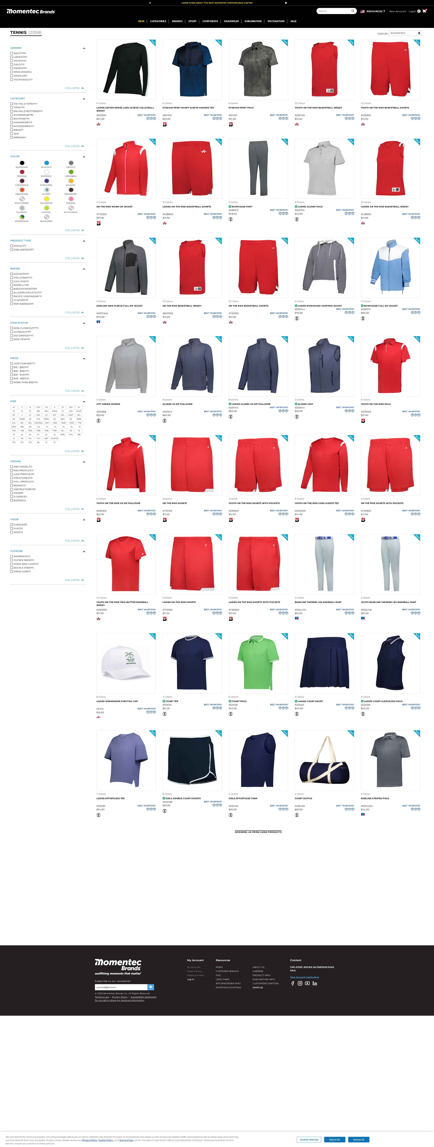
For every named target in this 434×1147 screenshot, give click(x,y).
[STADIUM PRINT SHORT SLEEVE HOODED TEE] (192, 96)
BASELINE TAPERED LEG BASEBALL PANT (318, 602)
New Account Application (304, 977)
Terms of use (102, 997)
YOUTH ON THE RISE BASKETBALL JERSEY (318, 107)
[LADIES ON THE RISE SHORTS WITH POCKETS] (258, 591)
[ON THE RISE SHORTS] (192, 492)
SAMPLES (258, 987)
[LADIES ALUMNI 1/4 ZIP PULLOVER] (258, 392)
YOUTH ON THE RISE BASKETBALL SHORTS (385, 107)
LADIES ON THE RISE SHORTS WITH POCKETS (254, 602)
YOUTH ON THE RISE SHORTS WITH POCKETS (254, 503)
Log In (190, 979)
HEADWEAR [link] (231, 21)
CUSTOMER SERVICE (227, 971)
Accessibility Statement (144, 997)
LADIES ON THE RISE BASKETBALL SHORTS (187, 206)
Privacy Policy (120, 997)
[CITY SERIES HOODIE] (126, 392)
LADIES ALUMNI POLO (310, 206)
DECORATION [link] (276, 21)
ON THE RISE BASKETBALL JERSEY (182, 305)
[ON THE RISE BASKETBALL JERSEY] (192, 294)
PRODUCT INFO (261, 975)
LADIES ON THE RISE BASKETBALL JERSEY (385, 206)
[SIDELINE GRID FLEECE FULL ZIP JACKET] (126, 294)
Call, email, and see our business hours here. (312, 968)
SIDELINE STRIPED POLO (375, 798)
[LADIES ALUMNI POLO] (324, 195)
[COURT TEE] (192, 690)
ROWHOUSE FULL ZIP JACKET (381, 305)
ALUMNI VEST (305, 404)
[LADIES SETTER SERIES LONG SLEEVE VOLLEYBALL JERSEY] (126, 96)
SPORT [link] (192, 21)
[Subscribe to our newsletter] (150, 987)
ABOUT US (258, 967)
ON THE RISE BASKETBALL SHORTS (249, 305)
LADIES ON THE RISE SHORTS (179, 602)
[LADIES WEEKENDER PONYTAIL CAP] (126, 690)
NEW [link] (141, 21)
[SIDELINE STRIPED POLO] (390, 787)
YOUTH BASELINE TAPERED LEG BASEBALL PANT (388, 602)
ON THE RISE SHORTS (175, 503)
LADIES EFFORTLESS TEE (110, 798)
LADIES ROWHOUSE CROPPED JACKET (320, 305)
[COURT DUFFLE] (324, 787)
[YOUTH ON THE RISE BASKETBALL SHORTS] (390, 96)
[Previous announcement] (149, 2)
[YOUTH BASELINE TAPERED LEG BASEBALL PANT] (390, 591)
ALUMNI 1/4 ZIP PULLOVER (178, 404)
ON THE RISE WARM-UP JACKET (114, 206)
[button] (353, 11)
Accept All (358, 1139)
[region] (217, 1139)
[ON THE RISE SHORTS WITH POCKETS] (390, 492)
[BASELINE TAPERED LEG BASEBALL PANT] (324, 591)
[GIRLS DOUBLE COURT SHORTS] (192, 787)
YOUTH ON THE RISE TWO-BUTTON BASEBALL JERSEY (122, 603)
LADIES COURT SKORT (310, 701)
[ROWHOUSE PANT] (258, 195)
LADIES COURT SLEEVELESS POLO (383, 701)
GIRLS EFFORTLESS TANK (243, 798)
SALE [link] (294, 21)
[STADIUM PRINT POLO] (258, 96)
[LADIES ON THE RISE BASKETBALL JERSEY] (390, 195)
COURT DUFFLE (303, 798)
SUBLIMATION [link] (253, 21)
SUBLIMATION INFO (264, 979)
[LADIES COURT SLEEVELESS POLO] (390, 690)
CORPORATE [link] (210, 21)
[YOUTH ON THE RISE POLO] (390, 392)
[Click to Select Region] (362, 11)
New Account (397, 11)
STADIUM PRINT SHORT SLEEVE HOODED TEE (188, 107)
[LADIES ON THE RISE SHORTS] (192, 591)
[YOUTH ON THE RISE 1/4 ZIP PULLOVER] (126, 492)
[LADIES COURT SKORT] (324, 690)
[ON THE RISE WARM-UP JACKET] (126, 195)
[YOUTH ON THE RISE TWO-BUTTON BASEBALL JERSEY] (126, 591)
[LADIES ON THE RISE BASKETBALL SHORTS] (192, 195)
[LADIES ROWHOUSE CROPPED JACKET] (324, 294)
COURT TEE (172, 701)
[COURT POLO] (258, 690)
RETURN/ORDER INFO (228, 983)
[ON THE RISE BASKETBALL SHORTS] (258, 294)
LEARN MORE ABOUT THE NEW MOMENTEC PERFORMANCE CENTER (216, 3)
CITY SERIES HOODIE (108, 404)
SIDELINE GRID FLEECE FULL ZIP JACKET (119, 305)
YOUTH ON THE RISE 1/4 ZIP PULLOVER (118, 503)
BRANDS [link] (177, 21)
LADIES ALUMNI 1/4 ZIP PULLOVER (251, 404)
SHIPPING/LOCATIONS (228, 987)
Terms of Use (126, 1140)
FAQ (218, 975)
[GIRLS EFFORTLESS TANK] (258, 787)
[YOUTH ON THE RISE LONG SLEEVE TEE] (324, 492)
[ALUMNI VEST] (324, 392)
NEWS (219, 967)
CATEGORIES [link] (158, 21)
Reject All (334, 1139)
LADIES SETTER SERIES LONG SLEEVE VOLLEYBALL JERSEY (125, 109)
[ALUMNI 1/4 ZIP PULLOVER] (192, 392)
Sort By (383, 33)
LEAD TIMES (222, 979)
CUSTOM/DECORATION (266, 983)
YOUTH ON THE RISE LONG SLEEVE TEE (317, 503)
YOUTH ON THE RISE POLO (376, 404)
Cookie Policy (105, 1140)
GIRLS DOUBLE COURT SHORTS (183, 798)
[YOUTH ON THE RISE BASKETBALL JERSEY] (324, 96)
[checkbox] (49, 53)
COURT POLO (239, 701)
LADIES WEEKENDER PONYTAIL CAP (117, 701)
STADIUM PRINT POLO (241, 107)
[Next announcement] (285, 2)
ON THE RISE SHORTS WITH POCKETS (382, 503)
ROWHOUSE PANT (242, 206)
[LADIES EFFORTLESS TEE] (126, 787)
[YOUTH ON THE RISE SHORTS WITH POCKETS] (258, 492)
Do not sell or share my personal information (119, 1000)
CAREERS (258, 971)
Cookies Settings (309, 1139)
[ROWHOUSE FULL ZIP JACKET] (390, 294)
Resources (375, 11)
